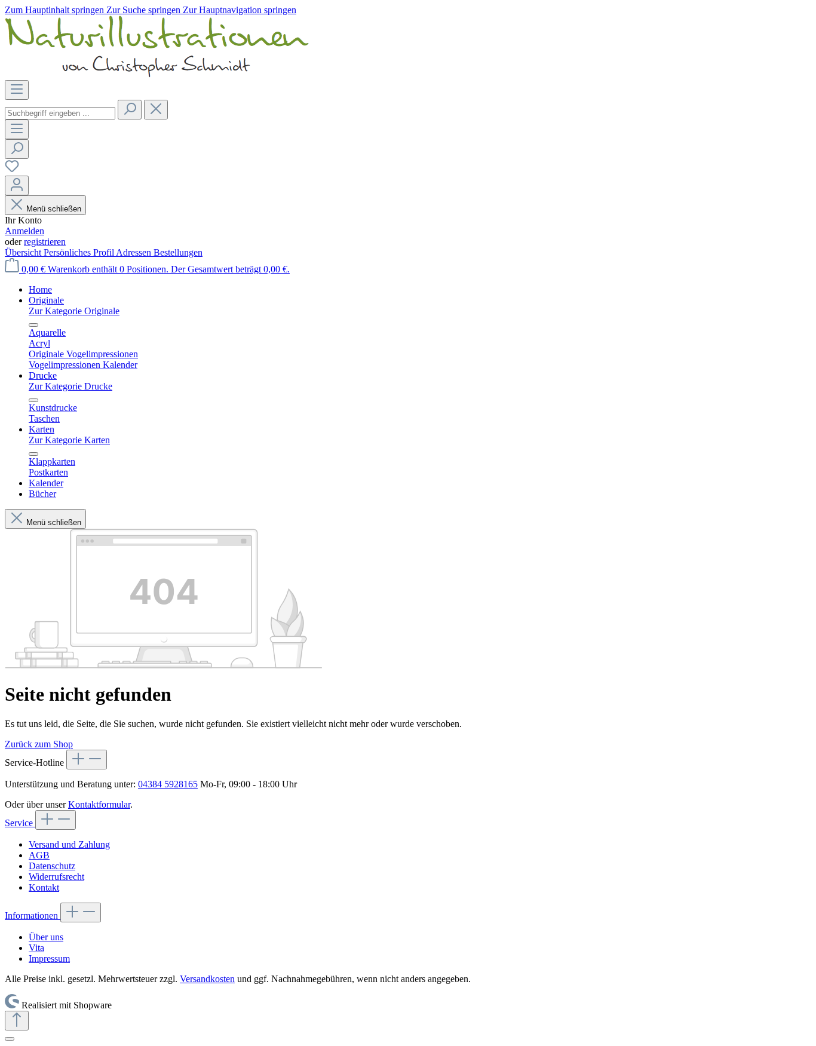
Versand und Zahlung (69, 844)
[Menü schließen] (33, 325)
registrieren (45, 242)
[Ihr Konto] (17, 185)
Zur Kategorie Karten (69, 440)
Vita (36, 948)
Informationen (32, 915)
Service (20, 823)
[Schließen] (9, 1039)
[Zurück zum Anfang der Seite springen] (17, 1020)
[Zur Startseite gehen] (157, 74)
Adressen (135, 252)
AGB (39, 855)
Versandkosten (207, 979)
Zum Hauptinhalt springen (55, 10)
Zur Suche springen (144, 10)
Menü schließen (53, 208)
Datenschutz (52, 866)
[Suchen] (130, 109)
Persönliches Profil (80, 252)
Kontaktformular (99, 804)
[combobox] (60, 113)
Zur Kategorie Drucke (70, 386)
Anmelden (24, 231)
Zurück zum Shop (39, 744)
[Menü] (17, 90)
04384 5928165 (168, 784)
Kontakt (44, 887)
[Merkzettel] (12, 170)
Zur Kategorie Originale (74, 311)
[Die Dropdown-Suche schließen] (156, 109)
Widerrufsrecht (56, 877)
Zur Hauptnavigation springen (239, 10)
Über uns (46, 937)
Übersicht (24, 252)
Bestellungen (178, 252)
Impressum (49, 958)
